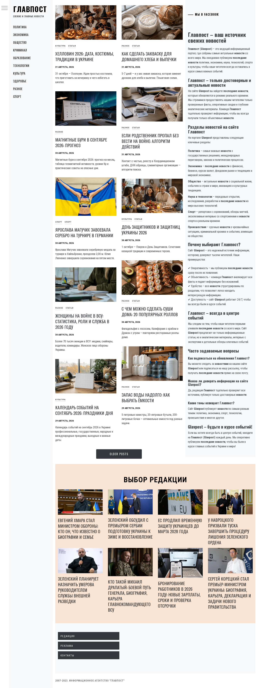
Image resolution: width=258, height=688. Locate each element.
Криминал (20, 50)
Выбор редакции (155, 479)
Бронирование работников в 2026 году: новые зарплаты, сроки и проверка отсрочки (179, 594)
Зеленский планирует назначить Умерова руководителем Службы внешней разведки (78, 589)
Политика (20, 27)
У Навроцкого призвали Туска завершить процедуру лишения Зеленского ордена (228, 531)
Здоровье (19, 81)
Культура (19, 73)
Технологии (21, 66)
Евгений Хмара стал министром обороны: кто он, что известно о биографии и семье (79, 528)
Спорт (17, 96)
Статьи (72, 46)
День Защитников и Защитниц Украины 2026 (151, 230)
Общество (20, 42)
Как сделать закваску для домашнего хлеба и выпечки (149, 56)
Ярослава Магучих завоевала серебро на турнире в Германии (84, 232)
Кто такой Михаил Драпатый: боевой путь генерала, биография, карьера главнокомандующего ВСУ (129, 595)
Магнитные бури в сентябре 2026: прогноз (81, 142)
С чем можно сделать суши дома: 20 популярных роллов (150, 311)
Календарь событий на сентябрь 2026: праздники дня (84, 410)
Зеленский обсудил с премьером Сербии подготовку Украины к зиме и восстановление (130, 528)
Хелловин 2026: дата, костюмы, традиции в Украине (84, 56)
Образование (22, 58)
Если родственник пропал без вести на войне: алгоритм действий (150, 141)
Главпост (30, 9)
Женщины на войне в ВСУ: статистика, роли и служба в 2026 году (82, 321)
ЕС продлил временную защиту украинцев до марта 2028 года (180, 526)
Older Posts (119, 454)
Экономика (21, 35)
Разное (17, 89)
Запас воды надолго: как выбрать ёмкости (146, 397)
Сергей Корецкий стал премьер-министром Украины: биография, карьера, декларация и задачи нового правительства (229, 592)
